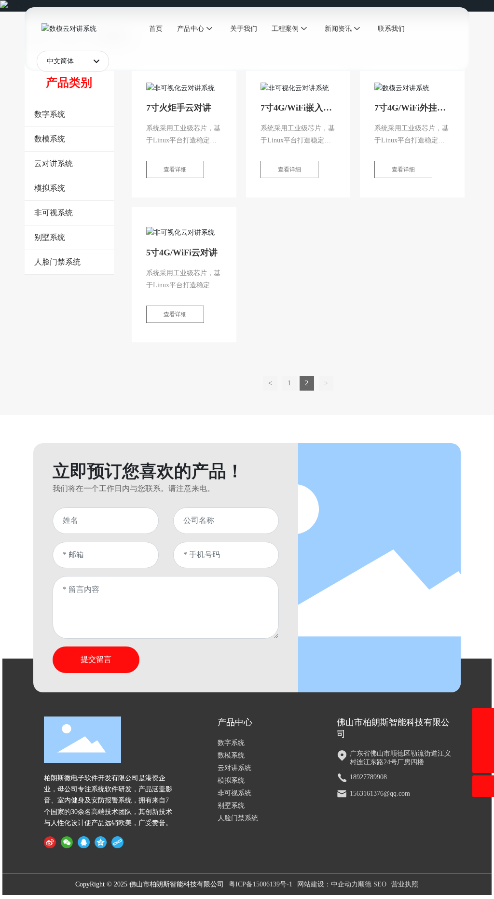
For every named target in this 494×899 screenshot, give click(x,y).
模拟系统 (231, 780)
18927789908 (368, 777)
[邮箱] (483, 740)
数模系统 (231, 755)
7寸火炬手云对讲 (178, 107)
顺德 (364, 884)
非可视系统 (234, 793)
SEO (379, 884)
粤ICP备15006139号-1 (260, 884)
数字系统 (231, 742)
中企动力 (344, 884)
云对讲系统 (234, 768)
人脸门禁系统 (238, 818)
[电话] (483, 719)
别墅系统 (231, 805)
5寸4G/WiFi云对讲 (182, 252)
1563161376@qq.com (380, 793)
